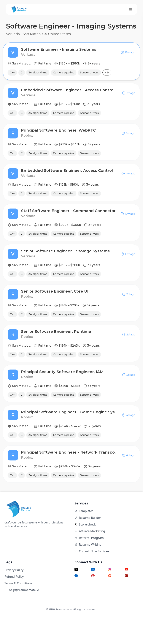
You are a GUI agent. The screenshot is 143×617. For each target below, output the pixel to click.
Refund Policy (14, 577)
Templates (86, 511)
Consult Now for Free (94, 551)
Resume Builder (90, 518)
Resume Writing (90, 544)
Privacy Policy (13, 570)
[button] (71, 61)
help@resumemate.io (24, 590)
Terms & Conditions (18, 583)
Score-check (87, 524)
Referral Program (91, 538)
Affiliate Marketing (92, 531)
